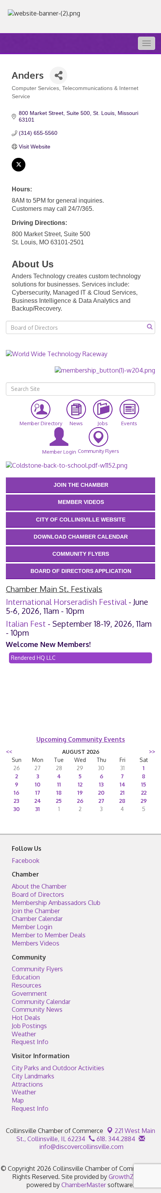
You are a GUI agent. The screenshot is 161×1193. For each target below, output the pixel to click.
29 (144, 800)
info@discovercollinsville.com (80, 1147)
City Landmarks (33, 1076)
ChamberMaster (83, 1185)
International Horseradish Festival (66, 602)
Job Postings (29, 1026)
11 (59, 784)
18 (59, 792)
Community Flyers (37, 969)
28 (122, 800)
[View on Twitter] (18, 169)
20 (101, 792)
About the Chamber (39, 886)
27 (101, 800)
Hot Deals (26, 1018)
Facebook (25, 860)
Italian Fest (26, 624)
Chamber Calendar (37, 919)
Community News (37, 1009)
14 (122, 784)
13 (101, 784)
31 (37, 809)
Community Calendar (41, 1002)
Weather (24, 1034)
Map (18, 1100)
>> (152, 751)
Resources (26, 985)
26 (80, 800)
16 (16, 792)
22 (144, 792)
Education (26, 977)
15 (143, 784)
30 (16, 809)
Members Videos (35, 943)
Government (29, 993)
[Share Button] (58, 75)
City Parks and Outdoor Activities (58, 1068)
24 (37, 800)
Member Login (32, 927)
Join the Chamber (36, 911)
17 (37, 792)
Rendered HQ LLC (33, 657)
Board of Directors (38, 894)
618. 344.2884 (115, 1139)
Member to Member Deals (49, 935)
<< (9, 751)
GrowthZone (127, 1177)
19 (80, 792)
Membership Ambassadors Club (56, 903)
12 (80, 784)
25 (59, 800)
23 (16, 800)
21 (122, 792)
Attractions (27, 1084)
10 (37, 784)
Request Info (30, 1042)
